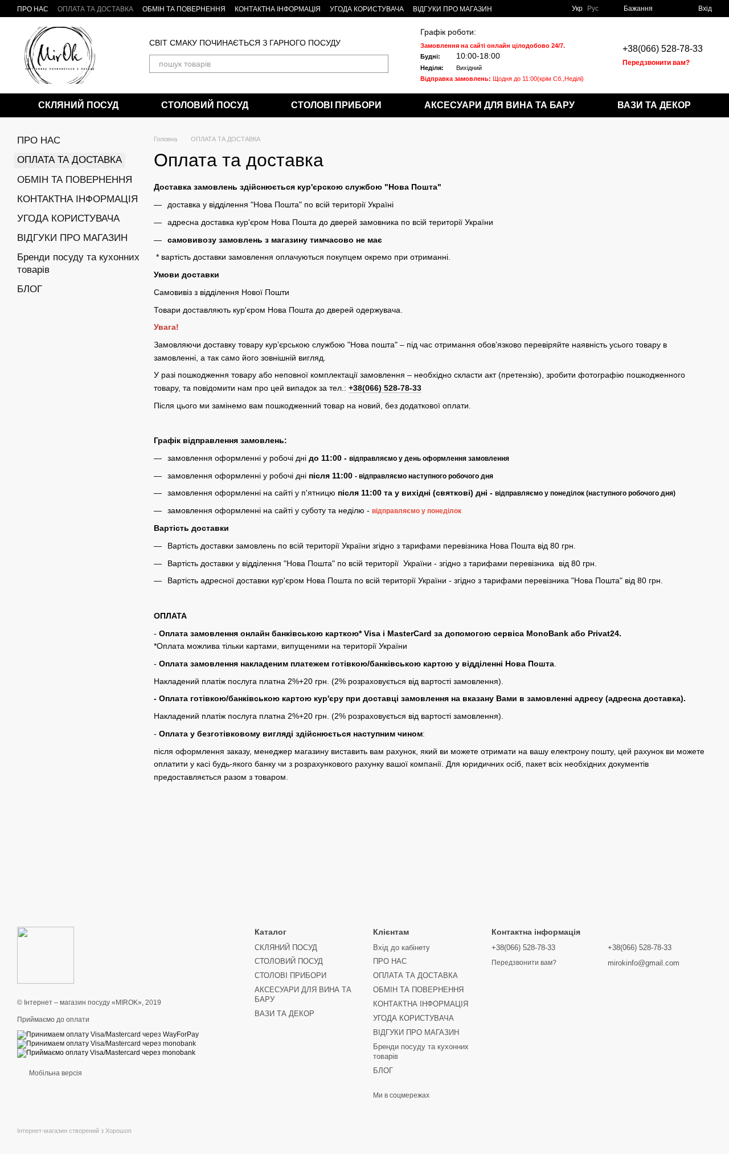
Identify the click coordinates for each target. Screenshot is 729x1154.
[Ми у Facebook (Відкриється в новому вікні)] (553, 8)
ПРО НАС (32, 9)
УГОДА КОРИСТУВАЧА (367, 9)
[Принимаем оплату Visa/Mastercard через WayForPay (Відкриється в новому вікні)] (108, 1034)
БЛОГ (29, 289)
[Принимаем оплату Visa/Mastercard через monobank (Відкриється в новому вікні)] (106, 1043)
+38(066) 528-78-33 (662, 49)
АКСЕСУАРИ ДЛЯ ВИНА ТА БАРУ (499, 105)
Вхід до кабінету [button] (401, 947)
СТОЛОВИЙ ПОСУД (204, 105)
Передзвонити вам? (656, 63)
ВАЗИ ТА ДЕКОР (654, 105)
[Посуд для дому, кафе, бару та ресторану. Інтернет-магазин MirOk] (45, 955)
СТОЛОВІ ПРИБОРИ (336, 105)
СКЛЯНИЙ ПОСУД (78, 105)
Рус (593, 8)
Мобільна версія (54, 1073)
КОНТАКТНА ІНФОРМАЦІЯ (278, 9)
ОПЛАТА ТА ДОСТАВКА (95, 9)
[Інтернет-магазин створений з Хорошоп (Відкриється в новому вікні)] (74, 1140)
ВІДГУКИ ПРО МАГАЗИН (452, 9)
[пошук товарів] (379, 64)
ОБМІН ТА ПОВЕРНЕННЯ (184, 9)
